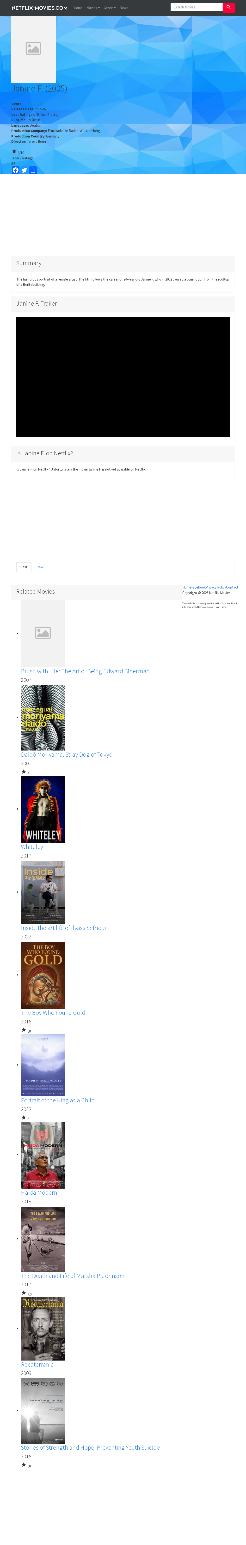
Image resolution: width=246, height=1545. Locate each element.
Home (78, 8)
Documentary (33, 103)
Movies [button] (91, 8)
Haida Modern (39, 1192)
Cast (23, 567)
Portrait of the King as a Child (58, 1100)
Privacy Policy (216, 587)
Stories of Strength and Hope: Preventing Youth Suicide (90, 1447)
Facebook (198, 587)
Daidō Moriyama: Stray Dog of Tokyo (66, 754)
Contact (232, 587)
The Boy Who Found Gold (53, 1012)
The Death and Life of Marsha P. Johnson (72, 1276)
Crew (39, 567)
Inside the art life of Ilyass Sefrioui (63, 928)
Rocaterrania (37, 1364)
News (124, 8)
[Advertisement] (123, 215)
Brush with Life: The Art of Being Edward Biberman (85, 671)
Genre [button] (108, 8)
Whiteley (32, 847)
